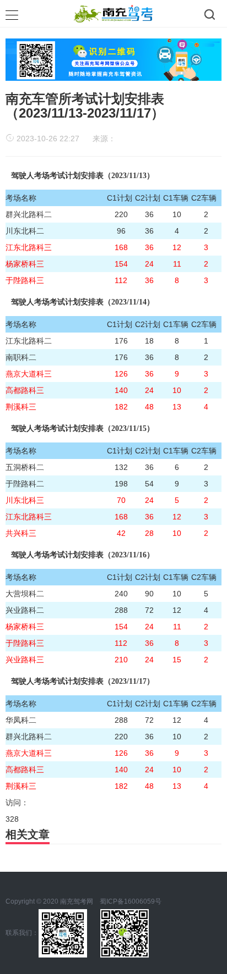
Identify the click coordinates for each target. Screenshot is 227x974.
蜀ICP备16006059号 (130, 901)
